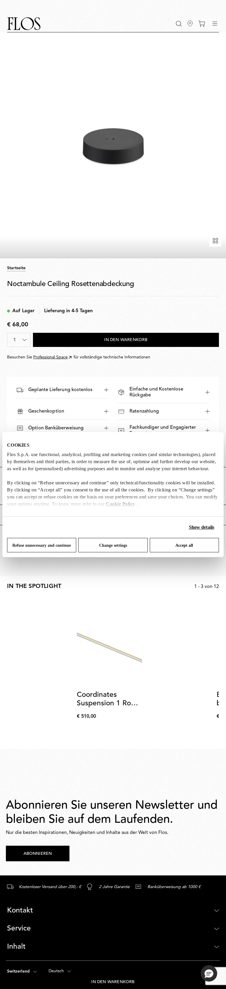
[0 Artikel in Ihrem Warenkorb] (202, 23)
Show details (201, 527)
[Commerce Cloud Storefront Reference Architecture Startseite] (24, 23)
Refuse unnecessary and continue (41, 545)
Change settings (113, 545)
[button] (179, 23)
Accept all (184, 545)
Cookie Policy (120, 503)
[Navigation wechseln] (215, 23)
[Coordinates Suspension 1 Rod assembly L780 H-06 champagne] (109, 642)
